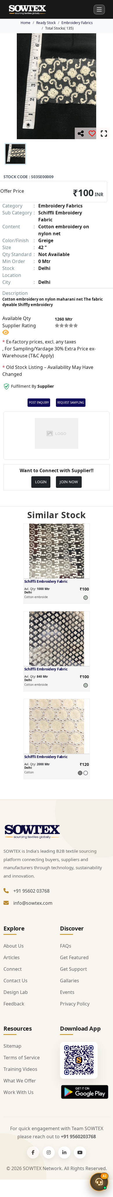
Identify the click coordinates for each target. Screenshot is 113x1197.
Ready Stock (46, 22)
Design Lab (15, 992)
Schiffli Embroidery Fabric (46, 581)
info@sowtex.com (32, 903)
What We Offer (19, 1081)
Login (41, 481)
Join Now (69, 481)
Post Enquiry (39, 402)
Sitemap (12, 1046)
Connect (12, 969)
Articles (11, 957)
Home (25, 22)
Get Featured (74, 957)
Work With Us (18, 1092)
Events (67, 992)
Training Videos (20, 1069)
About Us (13, 946)
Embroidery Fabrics (77, 22)
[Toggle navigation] (99, 10)
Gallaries (69, 980)
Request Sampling (70, 402)
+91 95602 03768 (31, 891)
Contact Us (15, 980)
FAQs (65, 946)
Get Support (73, 969)
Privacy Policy (75, 1004)
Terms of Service (21, 1057)
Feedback (13, 1004)
